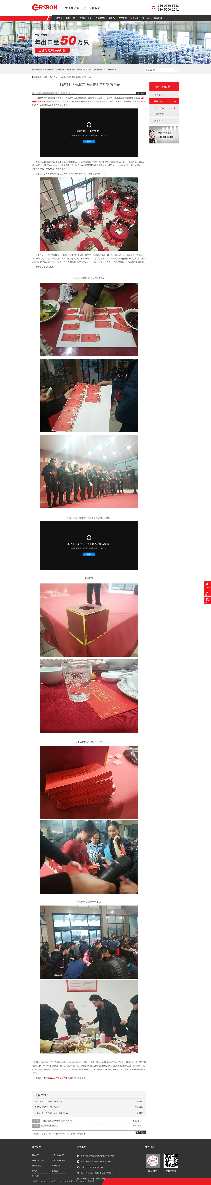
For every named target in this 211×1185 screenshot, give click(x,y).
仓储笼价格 (112, 70)
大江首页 (58, 18)
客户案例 (123, 18)
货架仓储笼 (60, 70)
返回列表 (141, 93)
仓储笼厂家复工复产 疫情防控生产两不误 (57, 1121)
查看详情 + (137, 1121)
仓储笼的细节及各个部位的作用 (47, 1107)
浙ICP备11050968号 (47, 1181)
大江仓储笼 (71, 1134)
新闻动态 (134, 18)
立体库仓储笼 (85, 18)
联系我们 (158, 18)
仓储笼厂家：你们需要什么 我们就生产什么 (51, 1113)
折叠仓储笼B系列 (38, 1160)
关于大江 (146, 18)
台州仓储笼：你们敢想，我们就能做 (48, 1101)
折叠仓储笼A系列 (58, 1155)
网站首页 (35, 1155)
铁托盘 (112, 18)
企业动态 (160, 108)
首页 (45, 77)
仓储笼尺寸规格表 (84, 70)
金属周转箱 (100, 18)
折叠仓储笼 (71, 18)
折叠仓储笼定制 (99, 70)
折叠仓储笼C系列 (58, 1160)
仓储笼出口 (70, 70)
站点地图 (35, 1176)
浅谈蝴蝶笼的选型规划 (49, 1126)
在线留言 (55, 1171)
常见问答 (160, 114)
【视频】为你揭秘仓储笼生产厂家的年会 (75, 77)
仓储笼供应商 (60, 1134)
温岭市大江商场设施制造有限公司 (48, 93)
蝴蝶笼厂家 (81, 1134)
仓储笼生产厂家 (48, 1134)
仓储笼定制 (36, 1166)
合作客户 (158, 121)
